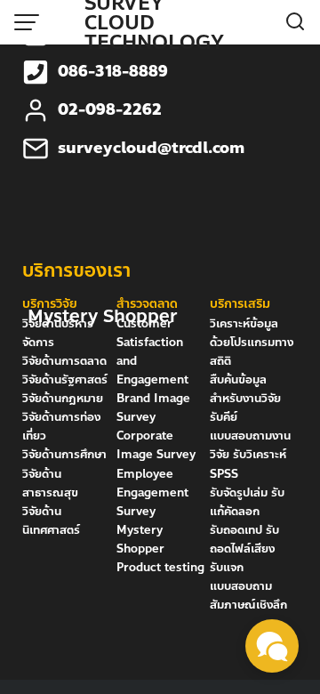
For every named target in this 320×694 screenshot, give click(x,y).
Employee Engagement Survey (152, 492)
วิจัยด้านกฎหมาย (62, 399)
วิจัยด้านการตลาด (64, 361)
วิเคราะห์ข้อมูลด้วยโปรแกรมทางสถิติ (251, 342)
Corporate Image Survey (156, 445)
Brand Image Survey (153, 408)
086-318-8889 (113, 72)
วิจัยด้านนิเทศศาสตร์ (51, 521)
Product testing (160, 568)
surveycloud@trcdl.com (151, 148)
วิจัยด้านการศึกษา (64, 455)
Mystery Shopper (140, 539)
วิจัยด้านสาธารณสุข (50, 483)
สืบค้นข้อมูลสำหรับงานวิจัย (245, 389)
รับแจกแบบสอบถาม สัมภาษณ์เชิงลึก (248, 586)
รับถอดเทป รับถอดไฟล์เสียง (244, 539)
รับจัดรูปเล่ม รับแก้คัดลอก (247, 502)
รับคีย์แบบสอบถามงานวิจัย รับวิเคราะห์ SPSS (250, 445)
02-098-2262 (110, 110)
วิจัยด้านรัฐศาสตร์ (65, 380)
